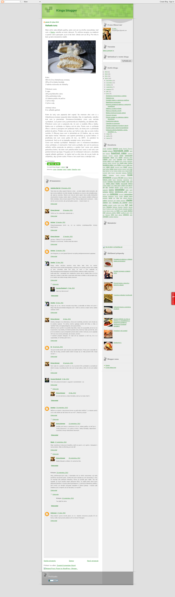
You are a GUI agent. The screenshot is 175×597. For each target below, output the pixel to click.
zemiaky (106, 217)
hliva (118, 163)
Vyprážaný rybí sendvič (120, 330)
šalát (130, 205)
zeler (131, 214)
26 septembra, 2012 (74, 458)
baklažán (115, 148)
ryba (117, 198)
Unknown (54, 513)
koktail (127, 170)
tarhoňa (120, 209)
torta (79, 169)
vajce (118, 213)
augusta (108, 89)
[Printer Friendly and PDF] (53, 165)
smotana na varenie (119, 202)
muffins (105, 185)
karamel (124, 169)
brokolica (130, 153)
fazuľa (117, 161)
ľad (112, 177)
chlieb (130, 165)
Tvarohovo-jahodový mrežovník (123, 295)
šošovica (115, 207)
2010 (106, 78)
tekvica (104, 211)
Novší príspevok (92, 561)
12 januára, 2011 (60, 222)
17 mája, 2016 (61, 513)
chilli (127, 165)
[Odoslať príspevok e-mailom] (66, 167)
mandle (105, 181)
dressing (129, 159)
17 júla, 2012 (71, 288)
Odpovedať (54, 204)
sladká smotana (120, 200)
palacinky (105, 190)
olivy (106, 187)
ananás (104, 148)
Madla (52, 442)
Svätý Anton (121, 205)
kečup (107, 170)
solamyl (110, 205)
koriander (105, 173)
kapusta (120, 169)
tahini (116, 209)
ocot (126, 185)
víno (112, 215)
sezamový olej (112, 200)
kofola (119, 170)
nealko (112, 185)
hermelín (114, 163)
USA (104, 212)
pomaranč (121, 194)
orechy (117, 187)
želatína (116, 216)
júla (107, 91)
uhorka (130, 211)
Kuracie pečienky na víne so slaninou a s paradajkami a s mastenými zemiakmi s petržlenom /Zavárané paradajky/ (122, 322)
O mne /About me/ (111, 367)
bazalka (105, 151)
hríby (119, 165)
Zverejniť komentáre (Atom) (66, 565)
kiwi (112, 170)
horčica (130, 163)
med (131, 181)
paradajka (119, 189)
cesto (54, 169)
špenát (130, 207)
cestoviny (106, 157)
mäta (127, 181)
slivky (110, 202)
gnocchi (105, 163)
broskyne (105, 155)
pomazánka (128, 194)
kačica (107, 169)
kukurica (124, 173)
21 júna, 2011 (59, 262)
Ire (51, 347)
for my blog (109, 247)
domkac (53, 407)
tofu (115, 211)
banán (120, 148)
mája (107, 134)
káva (104, 170)
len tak (120, 178)
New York (117, 185)
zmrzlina (111, 216)
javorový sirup (118, 167)
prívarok (105, 196)
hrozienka (123, 165)
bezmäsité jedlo (121, 151)
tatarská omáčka (127, 209)
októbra (108, 85)
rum (114, 198)
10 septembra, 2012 (62, 407)
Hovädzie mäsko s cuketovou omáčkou (117, 100)
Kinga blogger (66, 10)
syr (126, 205)
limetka (130, 177)
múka (108, 185)
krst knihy (118, 173)
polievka (114, 194)
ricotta (121, 196)
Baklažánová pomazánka (113, 102)
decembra (109, 80)
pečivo (111, 192)
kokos (65, 169)
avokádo (109, 148)
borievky (108, 153)
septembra (109, 87)
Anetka (53, 262)
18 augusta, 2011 (58, 347)
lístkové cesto (107, 179)
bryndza (111, 155)
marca (108, 138)
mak (131, 179)
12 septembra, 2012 (74, 423)
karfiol (128, 169)
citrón (120, 157)
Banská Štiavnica (127, 148)
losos (114, 179)
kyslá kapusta (120, 175)
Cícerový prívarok (111, 115)
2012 (106, 74)
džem (109, 161)
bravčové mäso (119, 153)
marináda (110, 181)
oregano (111, 187)
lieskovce (125, 177)
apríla (108, 136)
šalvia (104, 207)
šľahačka (74, 169)
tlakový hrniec (110, 211)
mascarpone (117, 181)
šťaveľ (104, 209)
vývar (116, 214)
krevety (113, 173)
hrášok (115, 165)
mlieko (117, 183)
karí (131, 169)
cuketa (105, 159)
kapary (116, 169)
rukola (110, 198)
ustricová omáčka (111, 212)
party (131, 190)
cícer (116, 157)
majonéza (119, 179)
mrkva (130, 183)
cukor (110, 159)
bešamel (110, 151)
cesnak (116, 155)
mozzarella (124, 183)
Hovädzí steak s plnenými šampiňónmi (117, 127)
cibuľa (112, 157)
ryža (121, 198)
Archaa (53, 222)
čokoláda (59, 169)
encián (112, 161)
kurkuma (111, 175)
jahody (112, 167)
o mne (122, 185)
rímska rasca (128, 196)
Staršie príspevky (50, 561)
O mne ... (115, 28)
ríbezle (116, 196)
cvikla (114, 159)
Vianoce (107, 214)
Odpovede (55, 284)
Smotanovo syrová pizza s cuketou (116, 95)
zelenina (126, 215)
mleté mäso (110, 183)
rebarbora (111, 196)
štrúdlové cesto (110, 209)
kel (110, 170)
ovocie (121, 187)
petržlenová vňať (121, 192)
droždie (105, 161)
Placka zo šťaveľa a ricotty (113, 110)
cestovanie (128, 155)
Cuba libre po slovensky (113, 123)
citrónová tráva (128, 157)
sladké (69, 169)
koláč (130, 170)
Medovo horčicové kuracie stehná (116, 113)
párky (127, 190)
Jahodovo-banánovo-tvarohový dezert (117, 125)
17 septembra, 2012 (61, 442)
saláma (105, 200)
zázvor (120, 214)
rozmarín (105, 198)
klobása (116, 170)
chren (104, 167)
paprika (111, 190)
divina (124, 159)
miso (104, 183)
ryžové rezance (127, 198)
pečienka (105, 192)
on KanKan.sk (117, 247)
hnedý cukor (123, 163)
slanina (105, 202)
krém (109, 173)
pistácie (130, 192)
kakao (111, 169)
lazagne (115, 177)
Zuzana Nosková (61, 288)
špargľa (125, 207)
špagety (120, 207)
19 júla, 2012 (72, 393)
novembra (109, 82)
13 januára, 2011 (60, 250)
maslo (123, 181)
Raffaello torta (51, 25)
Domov (71, 561)
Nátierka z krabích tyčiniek (113, 108)
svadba (115, 205)
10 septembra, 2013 (62, 472)
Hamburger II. (118, 342)
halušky (109, 163)
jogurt (125, 167)
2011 (106, 76)
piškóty (104, 194)
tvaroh (125, 211)
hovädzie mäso (108, 165)
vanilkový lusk (125, 212)
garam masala (123, 161)
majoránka (126, 179)
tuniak (121, 211)
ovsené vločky (128, 187)
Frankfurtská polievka (112, 121)
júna (107, 93)
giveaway (129, 161)
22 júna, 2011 (59, 303)
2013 (106, 72)
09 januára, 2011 (66, 188)
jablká (108, 167)
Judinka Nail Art (56, 188)
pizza (108, 194)
